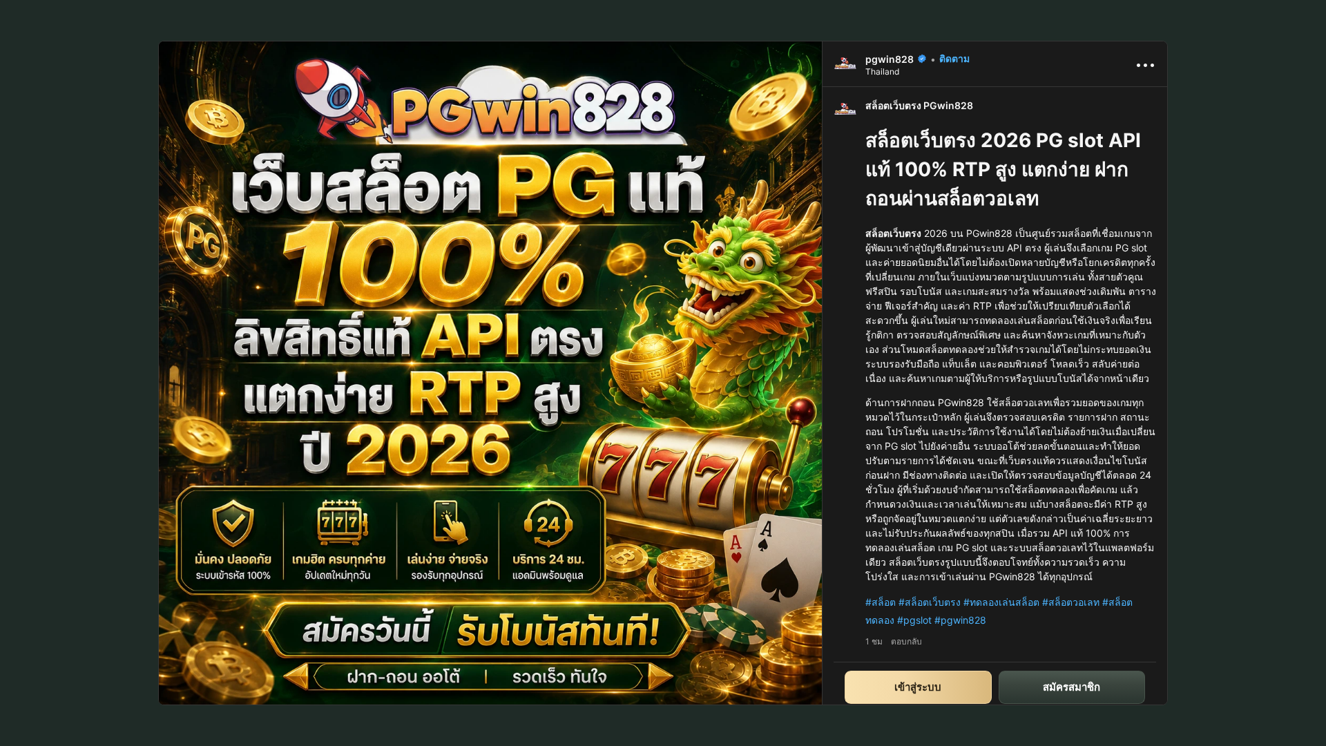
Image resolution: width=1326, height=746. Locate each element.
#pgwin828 (960, 620)
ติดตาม (954, 58)
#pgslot (914, 620)
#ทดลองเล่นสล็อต (1001, 602)
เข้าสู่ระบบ (917, 687)
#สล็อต (880, 602)
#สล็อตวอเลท (1070, 602)
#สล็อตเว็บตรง (930, 602)
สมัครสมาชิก (1071, 687)
